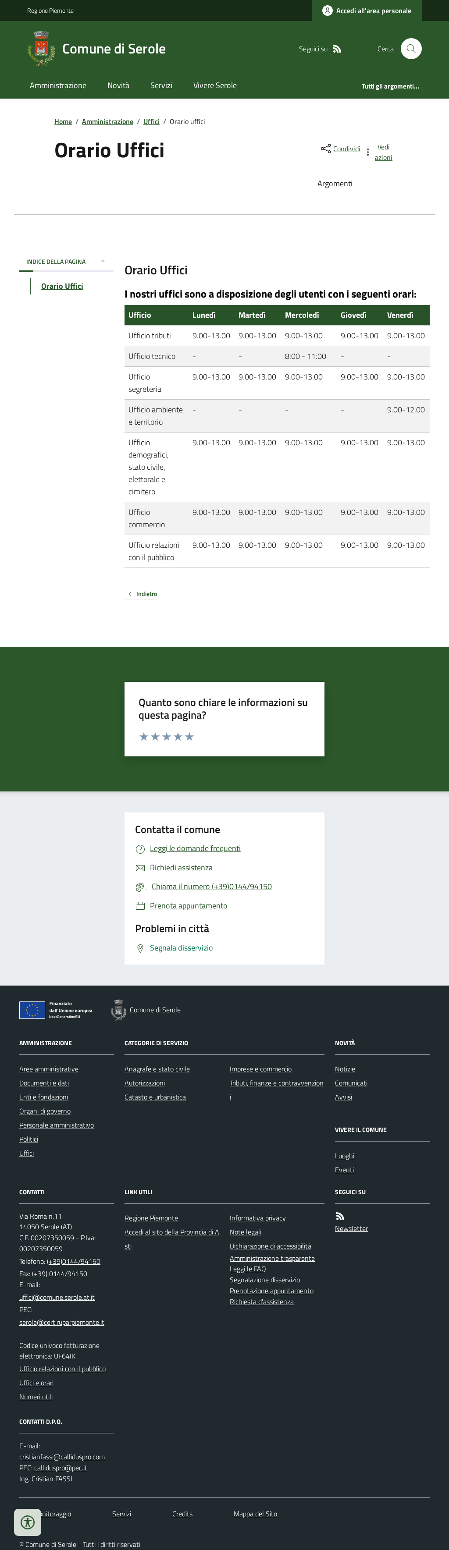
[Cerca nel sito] (408, 48)
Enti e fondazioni (43, 1097)
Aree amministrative (48, 1069)
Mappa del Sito (255, 1513)
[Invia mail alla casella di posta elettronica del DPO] (62, 1456)
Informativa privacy (258, 1218)
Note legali (245, 1232)
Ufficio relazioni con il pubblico (62, 1368)
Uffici (151, 121)
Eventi (344, 1169)
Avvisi (343, 1097)
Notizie (345, 1069)
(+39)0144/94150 (73, 1261)
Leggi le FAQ (248, 1268)
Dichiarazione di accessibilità (270, 1246)
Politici (28, 1139)
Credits (182, 1513)
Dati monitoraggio (45, 1513)
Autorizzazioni (145, 1083)
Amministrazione (58, 85)
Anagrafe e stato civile (157, 1069)
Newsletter (351, 1228)
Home (63, 121)
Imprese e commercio (261, 1069)
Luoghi (344, 1155)
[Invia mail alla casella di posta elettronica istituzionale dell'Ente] (57, 1297)
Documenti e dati (44, 1083)
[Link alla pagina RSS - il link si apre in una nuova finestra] (337, 48)
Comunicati (351, 1083)
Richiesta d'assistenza (262, 1301)
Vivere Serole (215, 85)
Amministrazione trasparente (272, 1258)
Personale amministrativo (56, 1125)
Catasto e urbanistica (155, 1097)
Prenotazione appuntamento (272, 1290)
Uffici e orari (36, 1382)
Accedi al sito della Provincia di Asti (172, 1239)
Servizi (161, 85)
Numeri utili (36, 1396)
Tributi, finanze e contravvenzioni (277, 1090)
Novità (118, 85)
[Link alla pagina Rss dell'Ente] (340, 1216)
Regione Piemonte (50, 10)
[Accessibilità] (28, 1522)
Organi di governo (45, 1111)
